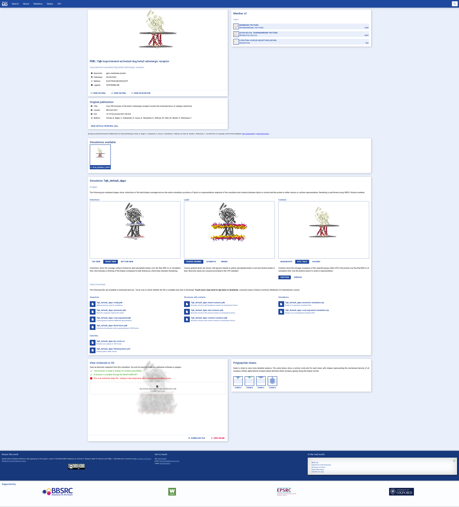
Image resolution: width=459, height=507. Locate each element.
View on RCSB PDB (140, 93)
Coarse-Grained (193, 262)
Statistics (38, 3)
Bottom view (127, 262)
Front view (110, 262)
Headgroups (286, 262)
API (59, 3)
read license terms (262, 134)
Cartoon (284, 277)
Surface (298, 277)
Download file (196, 438)
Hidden (224, 262)
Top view (96, 262)
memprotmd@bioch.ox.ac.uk (169, 461)
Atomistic (211, 262)
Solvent (316, 262)
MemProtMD (162, 459)
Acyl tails (302, 262)
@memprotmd (165, 463)
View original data (248, 134)
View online (218, 438)
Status (50, 3)
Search (15, 3)
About (26, 3)
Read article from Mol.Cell (104, 126)
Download (169, 255)
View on (98, 93)
